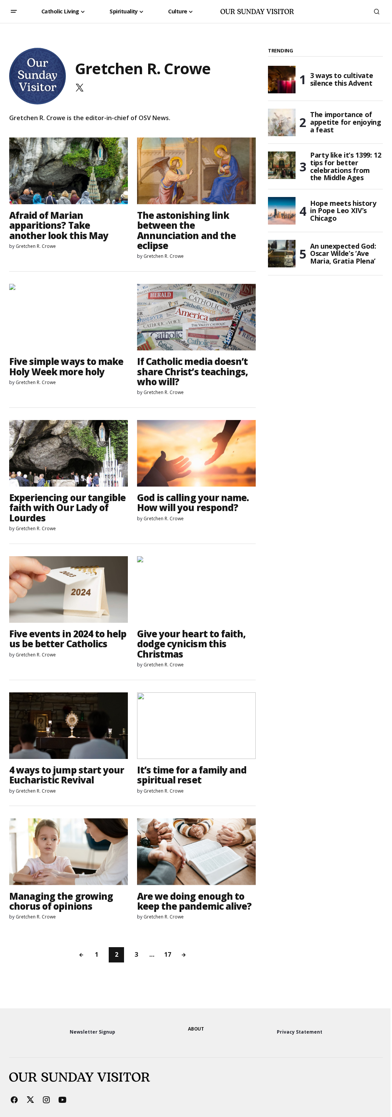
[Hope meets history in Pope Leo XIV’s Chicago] (282, 211)
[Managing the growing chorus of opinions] (68, 851)
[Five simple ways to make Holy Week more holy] (68, 317)
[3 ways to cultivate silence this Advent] (282, 79)
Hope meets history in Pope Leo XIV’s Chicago (343, 211)
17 (167, 954)
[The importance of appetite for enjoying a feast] (282, 122)
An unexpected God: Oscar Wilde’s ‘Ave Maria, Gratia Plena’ (343, 253)
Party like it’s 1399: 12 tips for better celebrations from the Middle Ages (345, 166)
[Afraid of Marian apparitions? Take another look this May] (68, 170)
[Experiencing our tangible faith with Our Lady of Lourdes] (68, 453)
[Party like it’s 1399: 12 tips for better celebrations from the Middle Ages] (282, 165)
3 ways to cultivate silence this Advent (341, 79)
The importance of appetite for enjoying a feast (345, 122)
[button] (13, 11)
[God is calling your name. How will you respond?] (196, 453)
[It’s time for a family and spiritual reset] (196, 725)
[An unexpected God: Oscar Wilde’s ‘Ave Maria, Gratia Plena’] (282, 253)
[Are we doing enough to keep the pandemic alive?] (196, 851)
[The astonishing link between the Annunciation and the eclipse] (196, 170)
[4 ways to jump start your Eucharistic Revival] (68, 725)
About (196, 1029)
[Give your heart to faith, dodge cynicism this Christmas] (196, 589)
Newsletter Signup (92, 1032)
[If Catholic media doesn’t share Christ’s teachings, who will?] (196, 317)
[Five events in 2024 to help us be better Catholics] (68, 589)
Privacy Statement (299, 1032)
